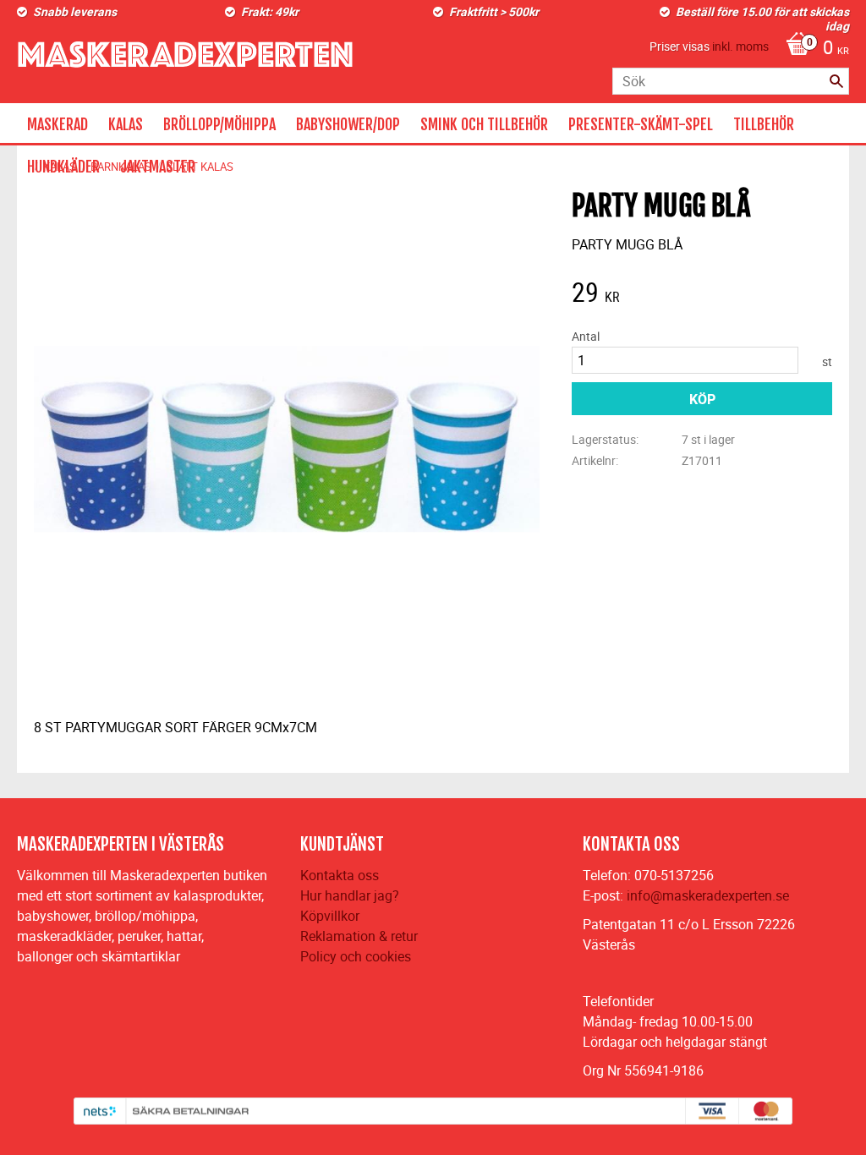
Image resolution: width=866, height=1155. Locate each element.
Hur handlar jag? (349, 895)
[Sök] (836, 81)
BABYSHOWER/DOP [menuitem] (348, 124)
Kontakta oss (339, 875)
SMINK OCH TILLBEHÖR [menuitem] (484, 124)
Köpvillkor (329, 915)
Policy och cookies (355, 956)
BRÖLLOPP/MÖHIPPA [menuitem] (219, 124)
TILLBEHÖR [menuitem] (763, 124)
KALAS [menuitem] (125, 124)
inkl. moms (740, 46)
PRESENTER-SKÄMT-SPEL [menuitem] (640, 124)
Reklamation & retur (359, 936)
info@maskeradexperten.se (708, 895)
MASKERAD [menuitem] (57, 124)
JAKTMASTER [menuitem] (157, 166)
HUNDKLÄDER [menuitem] (63, 166)
